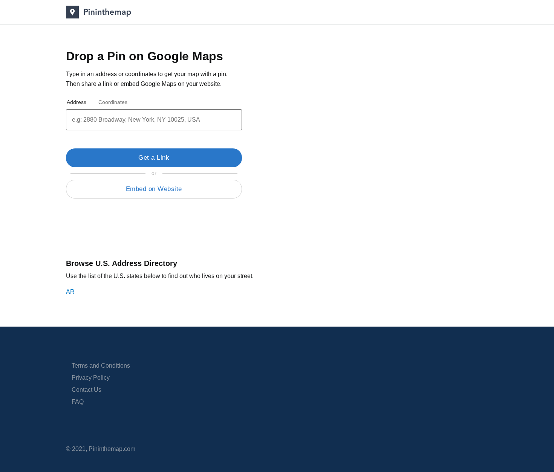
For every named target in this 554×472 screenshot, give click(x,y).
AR (70, 292)
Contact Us (86, 389)
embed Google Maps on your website (170, 84)
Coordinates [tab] (112, 102)
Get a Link (153, 157)
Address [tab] (76, 102)
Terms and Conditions (101, 365)
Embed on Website (154, 188)
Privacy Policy (91, 377)
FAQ (78, 402)
